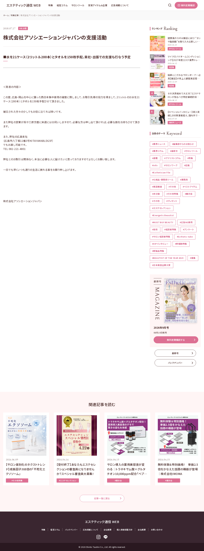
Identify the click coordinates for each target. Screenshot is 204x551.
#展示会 (189, 193)
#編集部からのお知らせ (183, 143)
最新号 (175, 353)
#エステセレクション (161, 208)
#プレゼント (171, 200)
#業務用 (184, 179)
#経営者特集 (170, 229)
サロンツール (77, 5)
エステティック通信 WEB (23, 5)
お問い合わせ (157, 529)
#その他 (172, 186)
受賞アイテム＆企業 (97, 5)
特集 (50, 5)
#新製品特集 (158, 250)
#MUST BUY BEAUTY (162, 222)
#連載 (155, 158)
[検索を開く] (170, 5)
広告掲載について (120, 5)
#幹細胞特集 (181, 243)
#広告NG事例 (186, 222)
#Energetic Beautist (163, 215)
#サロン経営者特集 (161, 236)
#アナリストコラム (172, 158)
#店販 (171, 67)
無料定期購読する (176, 339)
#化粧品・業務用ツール (162, 179)
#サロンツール (175, 48)
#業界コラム (157, 150)
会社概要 (108, 529)
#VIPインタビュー (160, 243)
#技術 (155, 229)
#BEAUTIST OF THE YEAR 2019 (167, 257)
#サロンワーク (171, 165)
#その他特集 (172, 193)
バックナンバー (175, 362)
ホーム (6, 15)
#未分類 (23, 28)
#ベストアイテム (190, 186)
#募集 (192, 257)
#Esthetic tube (185, 236)
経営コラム (62, 5)
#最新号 (174, 150)
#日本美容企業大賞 (161, 265)
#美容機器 (157, 186)
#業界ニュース (175, 122)
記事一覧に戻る (102, 498)
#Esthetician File (161, 172)
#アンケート (188, 229)
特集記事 (15, 15)
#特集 (190, 158)
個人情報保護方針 (124, 529)
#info (154, 165)
